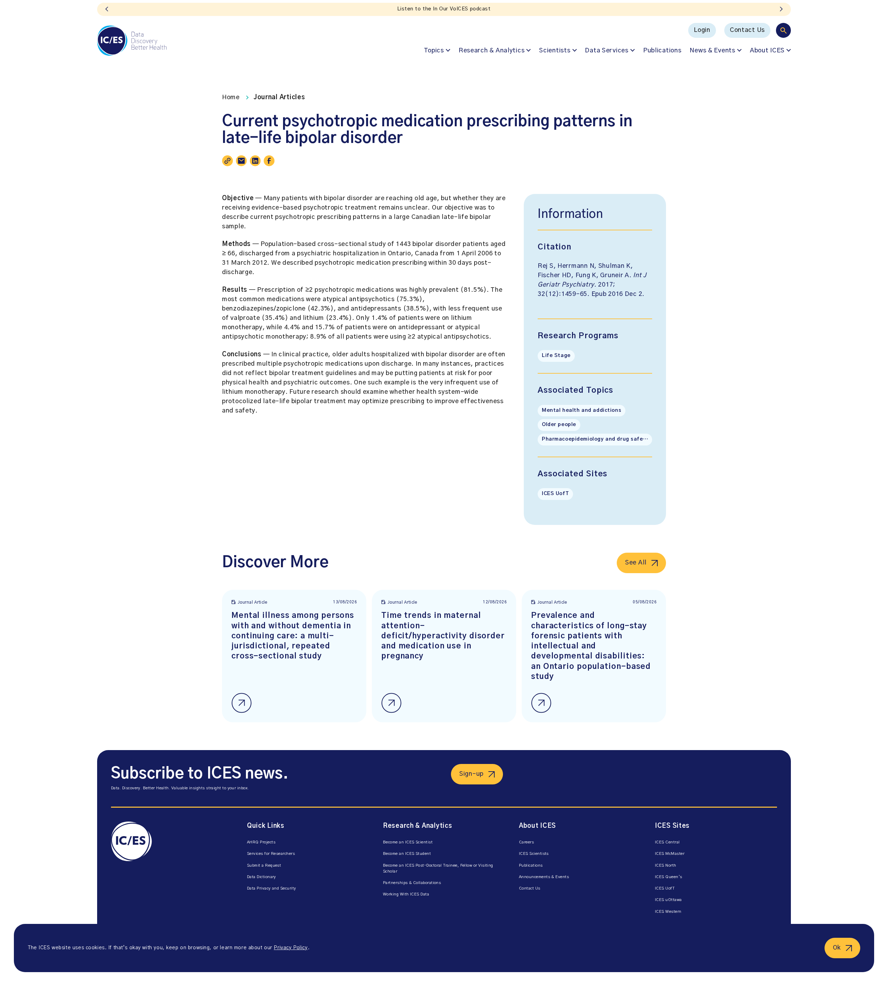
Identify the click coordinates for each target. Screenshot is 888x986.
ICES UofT (555, 493)
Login (702, 30)
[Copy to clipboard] (227, 160)
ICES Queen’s (668, 877)
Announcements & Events (544, 877)
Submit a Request (264, 865)
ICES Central (667, 842)
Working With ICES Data (406, 894)
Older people (559, 424)
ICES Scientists (534, 854)
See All (636, 563)
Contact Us (747, 30)
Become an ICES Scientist (408, 842)
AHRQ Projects (261, 842)
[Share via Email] (241, 160)
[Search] (783, 30)
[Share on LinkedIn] (255, 160)
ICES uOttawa (668, 900)
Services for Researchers (271, 854)
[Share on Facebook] (269, 160)
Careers (526, 842)
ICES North (665, 865)
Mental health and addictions (581, 410)
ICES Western (668, 911)
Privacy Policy (290, 947)
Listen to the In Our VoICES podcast (443, 9)
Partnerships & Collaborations (412, 883)
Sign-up (471, 774)
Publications (662, 51)
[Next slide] (781, 9)
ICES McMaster (669, 854)
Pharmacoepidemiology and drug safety (595, 439)
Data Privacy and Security (271, 888)
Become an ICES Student (407, 854)
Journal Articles (279, 97)
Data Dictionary (261, 877)
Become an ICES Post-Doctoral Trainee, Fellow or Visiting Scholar (438, 868)
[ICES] (131, 40)
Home (231, 97)
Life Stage (556, 355)
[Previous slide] (107, 9)
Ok (837, 948)
